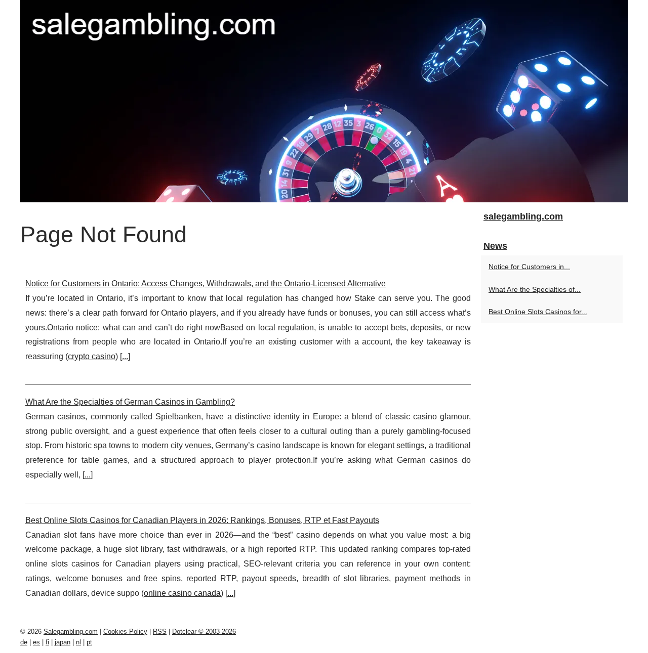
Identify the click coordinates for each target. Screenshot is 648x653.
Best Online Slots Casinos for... (538, 312)
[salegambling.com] (324, 101)
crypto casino (91, 356)
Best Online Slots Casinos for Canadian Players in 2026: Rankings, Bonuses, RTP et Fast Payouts (202, 520)
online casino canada (182, 593)
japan (62, 642)
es (36, 642)
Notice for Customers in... (529, 267)
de (23, 642)
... (125, 356)
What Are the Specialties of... (535, 289)
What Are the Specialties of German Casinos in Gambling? (130, 402)
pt (89, 642)
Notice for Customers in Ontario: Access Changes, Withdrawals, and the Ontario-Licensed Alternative (205, 283)
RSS (160, 631)
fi (47, 642)
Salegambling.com (71, 631)
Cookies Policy (125, 631)
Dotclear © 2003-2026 (204, 631)
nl (78, 642)
